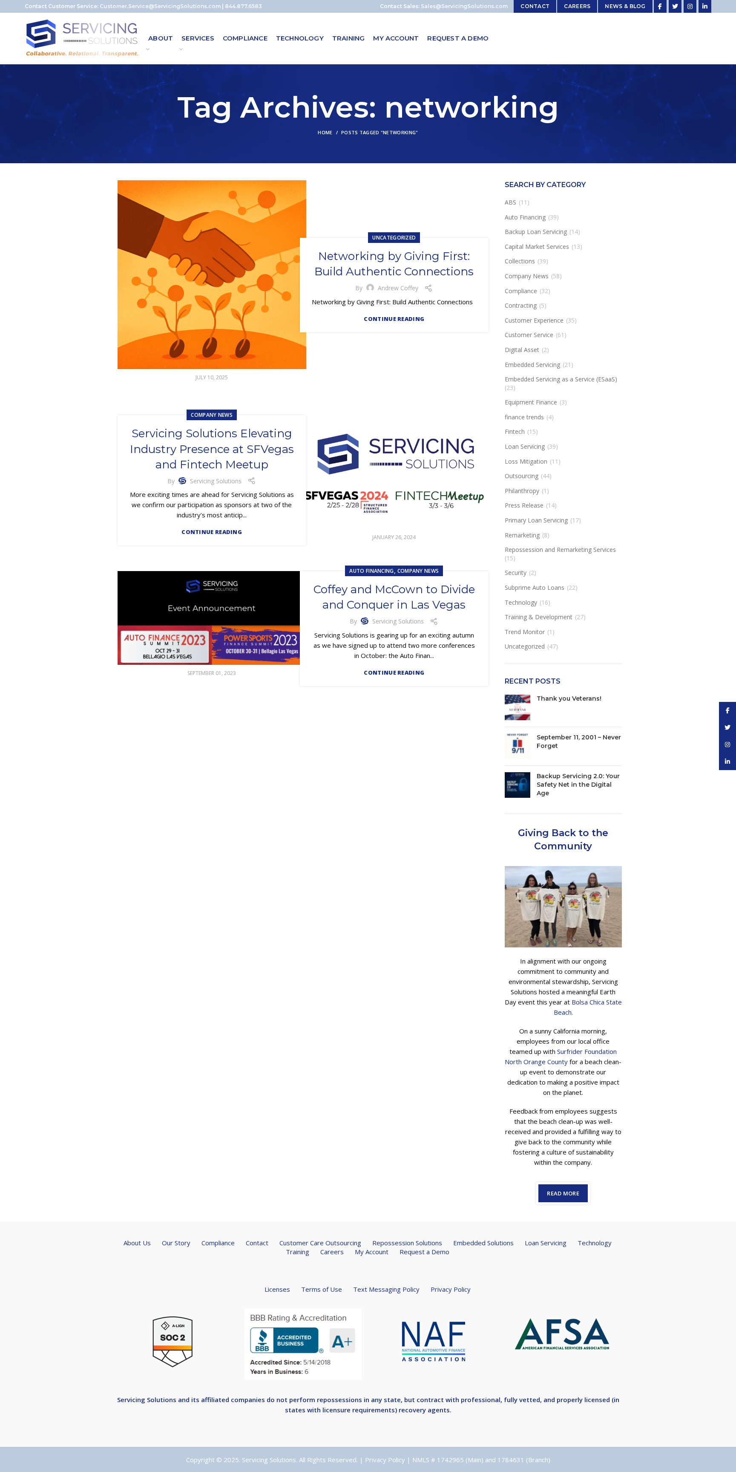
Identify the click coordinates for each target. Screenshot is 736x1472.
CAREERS (577, 6)
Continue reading (394, 319)
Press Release (524, 505)
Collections (520, 261)
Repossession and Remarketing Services (560, 550)
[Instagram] (690, 6)
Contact (257, 1242)
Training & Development (538, 617)
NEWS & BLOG (625, 6)
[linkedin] (705, 6)
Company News (212, 415)
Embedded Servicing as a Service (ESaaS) (561, 379)
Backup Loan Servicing (536, 232)
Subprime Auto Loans (534, 587)
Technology (521, 602)
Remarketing (522, 535)
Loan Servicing (525, 446)
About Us (137, 1242)
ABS (510, 202)
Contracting (521, 305)
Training (297, 1251)
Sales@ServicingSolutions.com (464, 6)
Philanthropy (522, 491)
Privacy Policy (451, 1289)
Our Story (176, 1242)
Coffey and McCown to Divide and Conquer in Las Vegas (394, 597)
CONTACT (534, 6)
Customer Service (529, 335)
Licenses (277, 1289)
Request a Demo (424, 1251)
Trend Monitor (525, 632)
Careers (332, 1251)
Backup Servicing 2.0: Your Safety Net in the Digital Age (578, 784)
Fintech (515, 431)
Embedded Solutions (483, 1242)
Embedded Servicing (532, 365)
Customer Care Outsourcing (320, 1242)
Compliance (521, 291)
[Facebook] (660, 6)
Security (515, 573)
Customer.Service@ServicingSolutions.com (160, 6)
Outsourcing (521, 476)
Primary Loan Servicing (536, 520)
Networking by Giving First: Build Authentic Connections (394, 263)
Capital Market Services (537, 246)
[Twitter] (675, 6)
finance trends (524, 417)
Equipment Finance (531, 402)
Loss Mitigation (526, 461)
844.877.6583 (243, 6)
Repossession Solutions (407, 1242)
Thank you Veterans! (569, 698)
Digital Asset (522, 350)
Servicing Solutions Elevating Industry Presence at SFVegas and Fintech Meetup (212, 449)
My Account (371, 1251)
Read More (563, 1193)
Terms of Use (321, 1289)
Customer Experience (534, 320)
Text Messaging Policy (386, 1289)
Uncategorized (394, 237)
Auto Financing (371, 570)
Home (325, 132)
